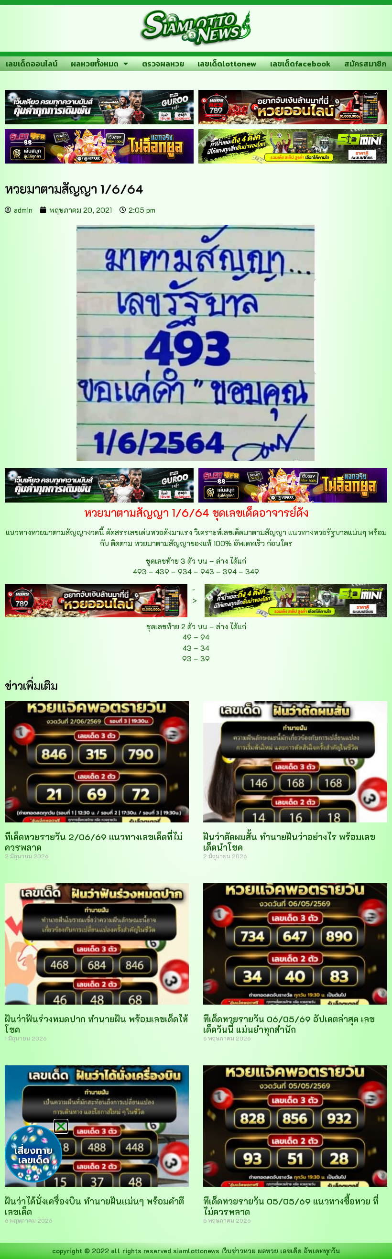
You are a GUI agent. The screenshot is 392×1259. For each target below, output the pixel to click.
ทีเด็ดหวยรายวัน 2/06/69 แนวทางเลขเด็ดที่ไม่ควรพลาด (94, 842)
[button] (61, 1126)
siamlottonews (196, 1250)
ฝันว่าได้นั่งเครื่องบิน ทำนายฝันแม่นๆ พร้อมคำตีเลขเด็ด (94, 1206)
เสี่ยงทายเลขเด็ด (33, 1155)
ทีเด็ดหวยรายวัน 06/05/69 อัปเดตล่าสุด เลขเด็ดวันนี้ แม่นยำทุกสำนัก (289, 1024)
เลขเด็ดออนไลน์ (31, 63)
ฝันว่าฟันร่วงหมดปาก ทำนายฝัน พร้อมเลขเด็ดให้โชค (96, 1024)
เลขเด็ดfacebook (300, 63)
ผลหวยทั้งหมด (95, 63)
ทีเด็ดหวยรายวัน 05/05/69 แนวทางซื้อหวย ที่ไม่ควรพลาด (291, 1206)
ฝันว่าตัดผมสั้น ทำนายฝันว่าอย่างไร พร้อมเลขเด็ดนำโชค (289, 842)
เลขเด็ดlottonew (226, 63)
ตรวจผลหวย (163, 63)
